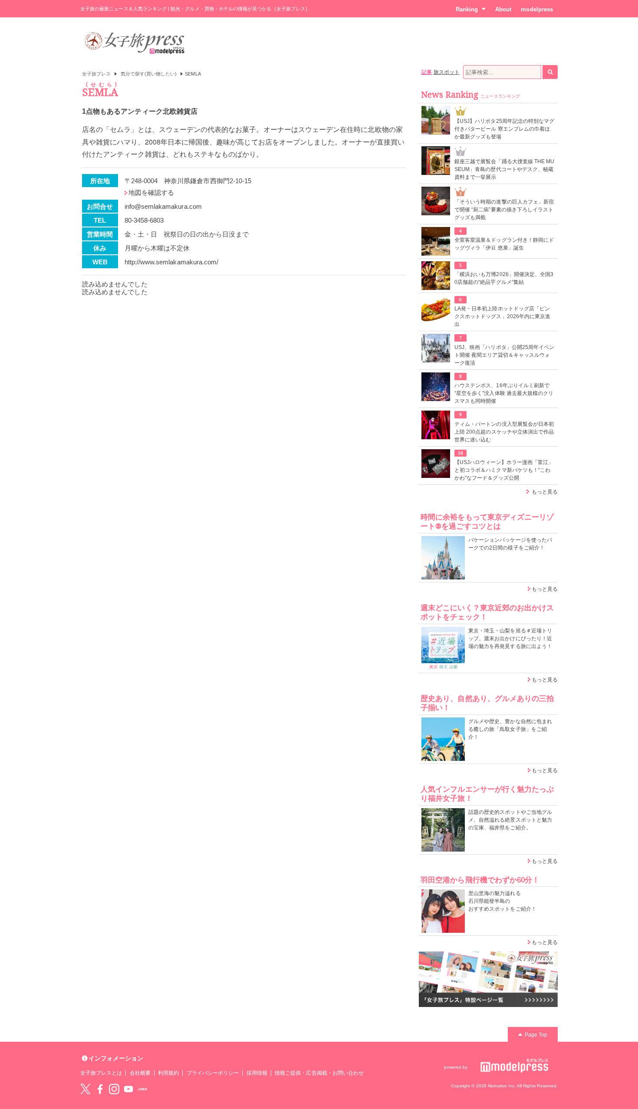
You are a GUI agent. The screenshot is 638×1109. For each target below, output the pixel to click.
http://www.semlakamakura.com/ (172, 262)
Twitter (85, 1089)
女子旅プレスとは (101, 1073)
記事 (426, 72)
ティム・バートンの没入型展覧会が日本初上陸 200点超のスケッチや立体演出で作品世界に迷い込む (504, 432)
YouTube (128, 1089)
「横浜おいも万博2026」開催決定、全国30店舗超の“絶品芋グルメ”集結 (503, 278)
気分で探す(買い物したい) (149, 73)
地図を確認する (151, 192)
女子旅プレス (96, 73)
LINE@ (143, 1089)
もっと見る (545, 492)
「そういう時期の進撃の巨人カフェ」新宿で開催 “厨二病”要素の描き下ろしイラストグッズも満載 (504, 209)
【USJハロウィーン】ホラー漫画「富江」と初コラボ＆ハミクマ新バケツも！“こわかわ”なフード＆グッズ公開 (503, 470)
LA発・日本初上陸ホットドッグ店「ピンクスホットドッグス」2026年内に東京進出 (502, 316)
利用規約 (168, 1073)
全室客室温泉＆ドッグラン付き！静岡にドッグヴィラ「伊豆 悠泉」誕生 (504, 244)
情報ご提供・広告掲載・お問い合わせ (319, 1073)
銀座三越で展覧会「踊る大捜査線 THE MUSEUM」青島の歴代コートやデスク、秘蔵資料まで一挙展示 (504, 169)
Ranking (467, 9)
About (503, 9)
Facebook (100, 1089)
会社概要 (140, 1073)
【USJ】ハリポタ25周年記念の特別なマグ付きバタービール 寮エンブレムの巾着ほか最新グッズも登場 (504, 129)
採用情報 (257, 1073)
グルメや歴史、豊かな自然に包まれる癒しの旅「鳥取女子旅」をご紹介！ (510, 729)
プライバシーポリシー (213, 1073)
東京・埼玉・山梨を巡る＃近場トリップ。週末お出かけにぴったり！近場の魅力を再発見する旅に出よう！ (510, 638)
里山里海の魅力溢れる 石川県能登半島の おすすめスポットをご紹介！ (502, 901)
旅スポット (447, 72)
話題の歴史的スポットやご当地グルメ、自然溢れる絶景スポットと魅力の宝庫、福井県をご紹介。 (510, 820)
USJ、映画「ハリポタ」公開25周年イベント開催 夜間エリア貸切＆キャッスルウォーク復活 (504, 355)
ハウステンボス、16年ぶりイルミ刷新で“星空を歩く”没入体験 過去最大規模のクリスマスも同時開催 (503, 393)
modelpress (537, 9)
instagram (114, 1089)
